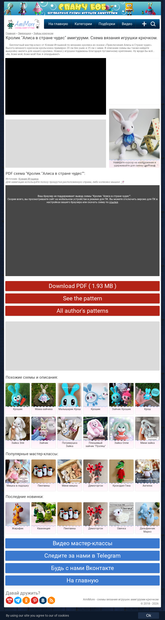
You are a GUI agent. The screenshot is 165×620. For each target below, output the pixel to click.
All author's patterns (82, 310)
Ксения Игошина (29, 178)
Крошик (18, 409)
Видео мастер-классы (82, 543)
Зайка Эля (17, 442)
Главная (10, 33)
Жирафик (18, 528)
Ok (148, 615)
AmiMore (25, 26)
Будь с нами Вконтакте (82, 568)
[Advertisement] (55, 86)
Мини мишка (70, 485)
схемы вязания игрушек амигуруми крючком (128, 599)
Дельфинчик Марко (147, 530)
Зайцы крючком (43, 33)
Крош (147, 409)
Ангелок (147, 485)
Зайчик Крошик (121, 409)
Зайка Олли (121, 442)
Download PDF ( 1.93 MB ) (82, 286)
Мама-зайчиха (44, 409)
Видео (127, 24)
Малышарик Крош (69, 409)
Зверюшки (24, 33)
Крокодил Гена (122, 485)
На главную (58, 24)
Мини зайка (147, 442)
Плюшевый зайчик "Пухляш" (96, 444)
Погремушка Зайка (69, 444)
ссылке (113, 202)
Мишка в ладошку (18, 485)
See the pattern (82, 298)
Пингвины (44, 485)
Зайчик (43, 442)
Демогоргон (95, 485)
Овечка (121, 528)
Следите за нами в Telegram (82, 555)
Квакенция (43, 528)
